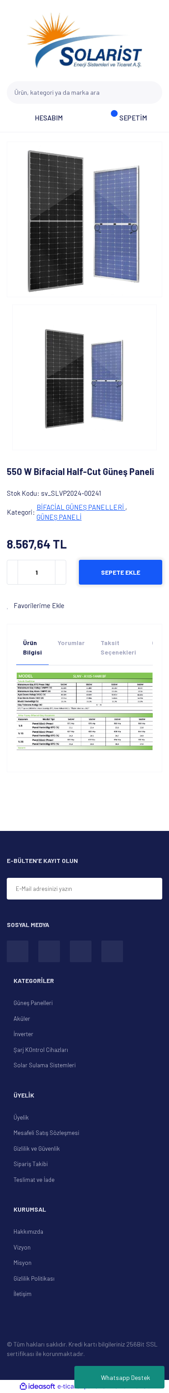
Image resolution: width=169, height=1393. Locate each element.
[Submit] (151, 889)
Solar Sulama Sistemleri (45, 1065)
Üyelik (21, 1117)
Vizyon (22, 1247)
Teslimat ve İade (34, 1179)
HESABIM (49, 118)
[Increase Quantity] (60, 572)
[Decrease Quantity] (12, 572)
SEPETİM (133, 118)
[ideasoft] (37, 1386)
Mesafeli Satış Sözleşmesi (46, 1132)
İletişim (23, 1293)
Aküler (22, 1018)
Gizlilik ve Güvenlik (37, 1148)
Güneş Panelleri (33, 1002)
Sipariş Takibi (31, 1163)
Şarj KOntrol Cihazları (41, 1049)
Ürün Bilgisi (32, 647)
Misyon (23, 1262)
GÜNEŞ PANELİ (59, 517)
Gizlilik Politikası (34, 1278)
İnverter (23, 1034)
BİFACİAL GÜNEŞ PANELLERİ (81, 507)
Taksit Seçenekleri (118, 647)
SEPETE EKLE (120, 572)
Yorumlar (71, 642)
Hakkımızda (28, 1231)
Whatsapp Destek (125, 1377)
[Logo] (84, 40)
